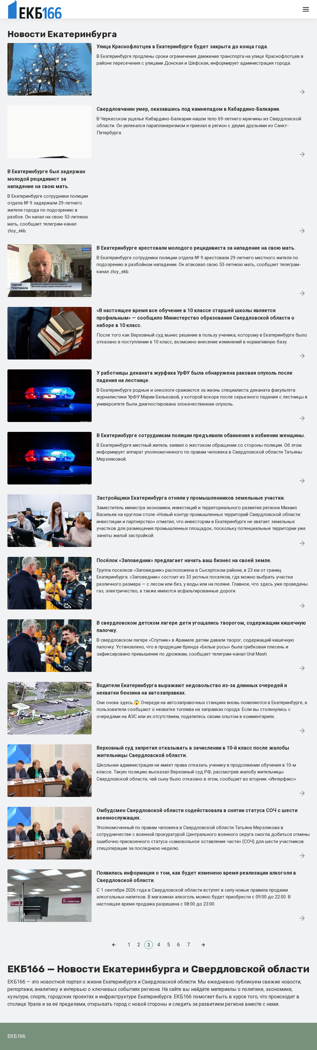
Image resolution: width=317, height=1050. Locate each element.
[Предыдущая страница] (114, 944)
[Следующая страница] (203, 944)
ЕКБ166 (16, 1036)
